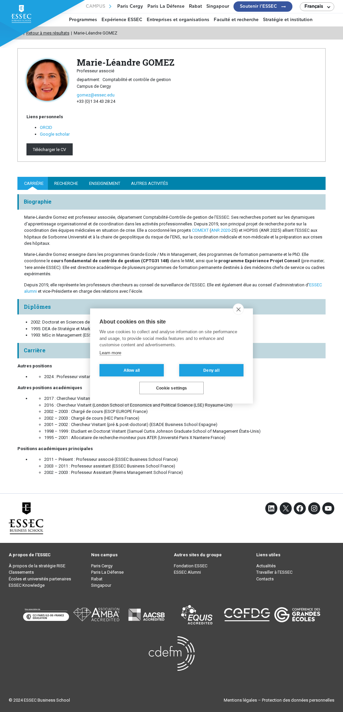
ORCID (46, 127)
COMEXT (200, 230)
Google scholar (55, 134)
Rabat (195, 6)
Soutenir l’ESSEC (258, 6)
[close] (238, 309)
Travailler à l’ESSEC (274, 572)
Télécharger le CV (49, 149)
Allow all (132, 370)
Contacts (265, 578)
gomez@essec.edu (96, 94)
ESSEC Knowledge (27, 585)
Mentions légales (240, 700)
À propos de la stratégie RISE (37, 565)
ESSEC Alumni (187, 572)
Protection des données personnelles (298, 700)
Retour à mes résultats (47, 32)
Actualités (266, 565)
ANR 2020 (220, 230)
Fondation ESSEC (190, 565)
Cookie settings (171, 388)
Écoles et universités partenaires (40, 578)
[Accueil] (19, 33)
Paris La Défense (166, 6)
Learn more (110, 352)
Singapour (217, 6)
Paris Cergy (130, 6)
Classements (21, 572)
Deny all (211, 370)
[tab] (32, 183)
